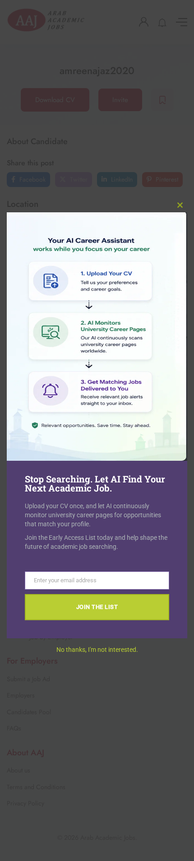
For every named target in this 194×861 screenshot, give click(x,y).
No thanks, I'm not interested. (97, 649)
